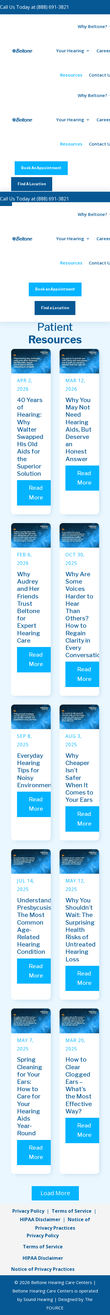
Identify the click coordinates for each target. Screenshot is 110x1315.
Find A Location (32, 184)
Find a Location (55, 308)
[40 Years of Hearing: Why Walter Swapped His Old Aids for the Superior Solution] (31, 361)
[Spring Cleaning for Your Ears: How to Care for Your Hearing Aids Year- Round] (31, 1021)
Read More (36, 493)
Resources (71, 75)
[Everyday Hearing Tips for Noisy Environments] (31, 717)
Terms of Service (72, 1211)
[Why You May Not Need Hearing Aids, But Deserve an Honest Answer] (79, 361)
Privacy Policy (28, 1211)
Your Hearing (70, 50)
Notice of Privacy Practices (43, 1269)
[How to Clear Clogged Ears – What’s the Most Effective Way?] (79, 1021)
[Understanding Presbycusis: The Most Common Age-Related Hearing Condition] (31, 861)
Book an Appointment (55, 289)
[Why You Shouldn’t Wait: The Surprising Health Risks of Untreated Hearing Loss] (79, 861)
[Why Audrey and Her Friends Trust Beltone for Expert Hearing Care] (31, 535)
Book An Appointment (41, 168)
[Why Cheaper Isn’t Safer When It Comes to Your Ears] (79, 717)
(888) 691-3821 (53, 7)
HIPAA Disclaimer (40, 1219)
